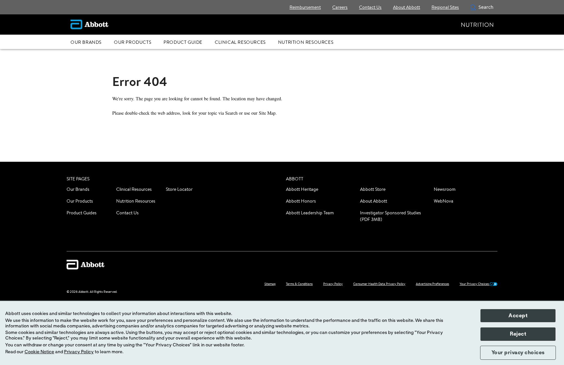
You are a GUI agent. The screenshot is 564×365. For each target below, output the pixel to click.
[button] (473, 7)
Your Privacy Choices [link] (475, 284)
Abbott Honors (301, 201)
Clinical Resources (134, 189)
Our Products (80, 201)
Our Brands (78, 189)
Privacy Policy (79, 352)
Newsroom (445, 189)
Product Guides (82, 213)
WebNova (443, 201)
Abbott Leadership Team (310, 213)
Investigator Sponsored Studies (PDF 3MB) (390, 216)
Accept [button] (518, 315)
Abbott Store (372, 189)
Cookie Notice (39, 352)
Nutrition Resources (135, 201)
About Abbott (373, 201)
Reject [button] (518, 334)
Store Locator (179, 189)
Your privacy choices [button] (518, 352)
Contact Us (127, 213)
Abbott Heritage (302, 189)
